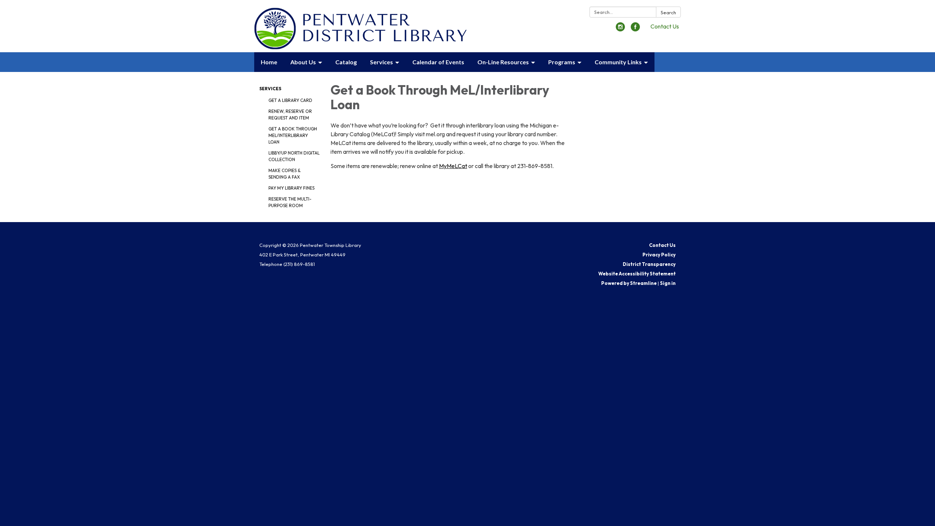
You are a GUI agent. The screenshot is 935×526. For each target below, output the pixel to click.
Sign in (668, 283)
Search (668, 12)
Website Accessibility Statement (637, 274)
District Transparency (649, 264)
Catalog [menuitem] (346, 61)
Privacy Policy (659, 255)
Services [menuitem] (381, 61)
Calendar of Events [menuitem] (438, 61)
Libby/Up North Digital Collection (294, 156)
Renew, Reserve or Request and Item (290, 114)
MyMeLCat (453, 165)
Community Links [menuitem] (618, 61)
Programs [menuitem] (561, 61)
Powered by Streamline (629, 283)
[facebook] (635, 29)
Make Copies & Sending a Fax (284, 174)
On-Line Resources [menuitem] (503, 61)
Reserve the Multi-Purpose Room (290, 202)
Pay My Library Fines (291, 188)
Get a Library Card (290, 100)
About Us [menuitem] (303, 61)
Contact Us (664, 26)
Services (270, 88)
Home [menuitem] (269, 61)
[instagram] (620, 29)
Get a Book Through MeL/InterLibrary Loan (292, 135)
